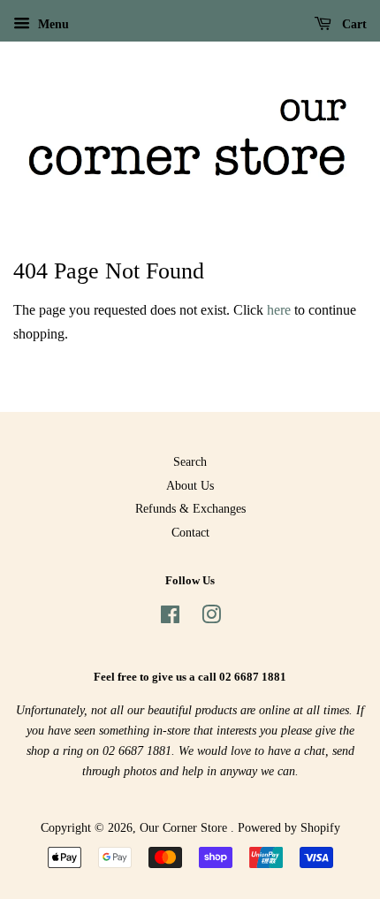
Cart (352, 24)
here (279, 309)
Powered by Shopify (289, 827)
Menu (51, 24)
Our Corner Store (185, 827)
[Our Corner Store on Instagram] (211, 618)
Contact (190, 532)
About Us (190, 485)
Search (190, 462)
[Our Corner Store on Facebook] (170, 618)
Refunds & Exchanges (190, 508)
